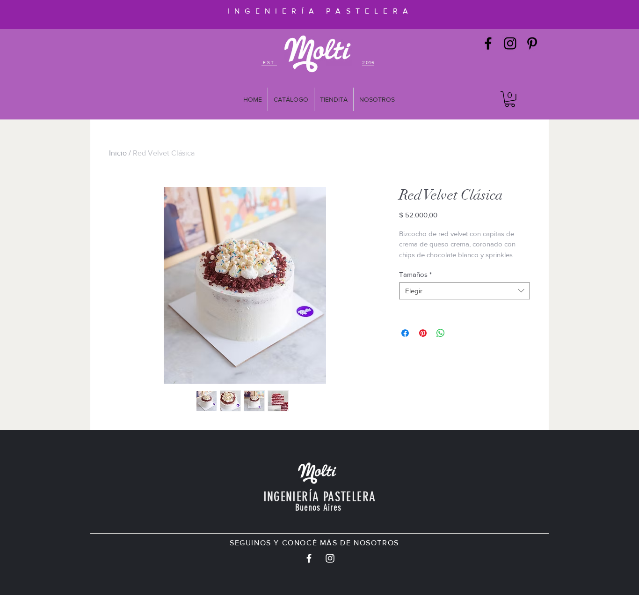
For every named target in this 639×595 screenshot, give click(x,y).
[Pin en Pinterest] (422, 333)
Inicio (118, 153)
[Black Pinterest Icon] (532, 43)
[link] (510, 99)
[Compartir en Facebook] (405, 333)
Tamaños (415, 274)
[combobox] (464, 291)
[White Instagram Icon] (330, 558)
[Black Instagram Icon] (510, 43)
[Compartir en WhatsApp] (440, 333)
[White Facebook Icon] (309, 558)
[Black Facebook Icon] (488, 43)
